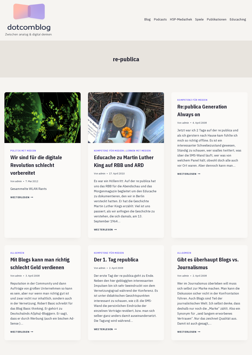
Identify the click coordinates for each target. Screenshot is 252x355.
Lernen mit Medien (138, 150)
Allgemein (17, 252)
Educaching (238, 19)
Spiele (199, 19)
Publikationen (217, 19)
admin (18, 181)
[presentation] (42, 117)
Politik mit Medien (23, 150)
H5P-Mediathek (181, 19)
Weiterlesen (21, 197)
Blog (147, 19)
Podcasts (160, 19)
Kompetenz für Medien (109, 150)
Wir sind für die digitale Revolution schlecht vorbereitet (36, 165)
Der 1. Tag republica (116, 259)
